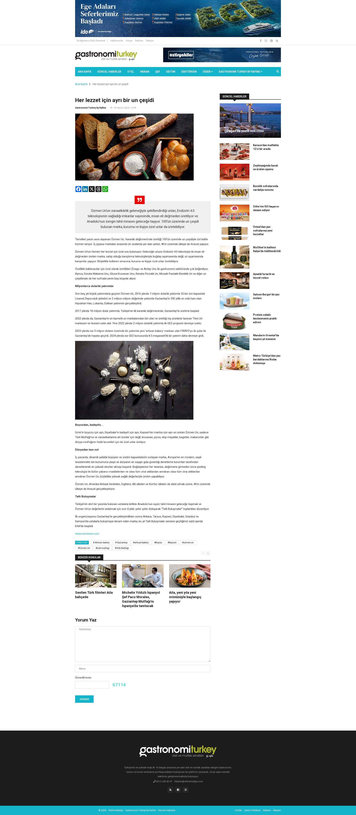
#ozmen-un (188, 542)
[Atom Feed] (271, 40)
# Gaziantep (121, 542)
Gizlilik (238, 810)
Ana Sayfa (84, 71)
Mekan (144, 71)
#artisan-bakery (141, 542)
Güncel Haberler (109, 71)
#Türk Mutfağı (122, 548)
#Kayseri (172, 542)
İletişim (150, 40)
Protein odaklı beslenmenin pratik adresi (265, 318)
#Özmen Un (84, 548)
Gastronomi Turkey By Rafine (140, 810)
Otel (130, 71)
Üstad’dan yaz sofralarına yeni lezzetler (262, 230)
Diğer (207, 71)
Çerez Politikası (252, 810)
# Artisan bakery (101, 542)
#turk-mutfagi (102, 548)
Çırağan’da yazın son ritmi (244, 131)
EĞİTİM (170, 71)
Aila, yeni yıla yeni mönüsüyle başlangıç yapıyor (185, 597)
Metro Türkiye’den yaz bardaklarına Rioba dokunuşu (267, 359)
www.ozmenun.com (87, 533)
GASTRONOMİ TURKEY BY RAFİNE (240, 71)
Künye (129, 40)
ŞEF (157, 71)
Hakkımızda (116, 40)
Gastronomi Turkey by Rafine (90, 107)
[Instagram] (266, 40)
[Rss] (170, 790)
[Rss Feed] (277, 40)
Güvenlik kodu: (83, 677)
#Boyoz (158, 542)
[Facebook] (261, 40)
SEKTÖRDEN (189, 71)
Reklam (139, 40)
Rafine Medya (115, 810)
